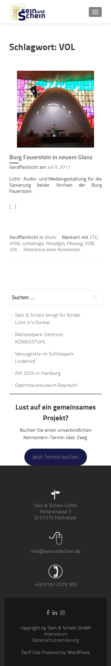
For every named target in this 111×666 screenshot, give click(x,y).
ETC (93, 237)
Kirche (50, 237)
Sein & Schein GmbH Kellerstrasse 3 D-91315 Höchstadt (55, 511)
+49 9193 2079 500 (55, 584)
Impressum (55, 634)
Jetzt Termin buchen (55, 457)
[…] (12, 206)
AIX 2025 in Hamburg (37, 373)
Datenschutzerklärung (55, 640)
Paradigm (55, 243)
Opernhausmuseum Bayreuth (46, 385)
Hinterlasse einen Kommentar (51, 249)
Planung (74, 243)
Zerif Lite (31, 652)
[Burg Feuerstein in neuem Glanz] (55, 109)
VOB (89, 243)
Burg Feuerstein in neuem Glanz (50, 157)
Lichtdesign (32, 243)
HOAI (14, 243)
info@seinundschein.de (55, 551)
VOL (13, 249)
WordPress (78, 652)
